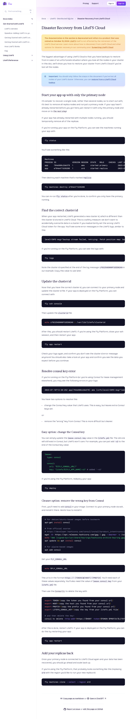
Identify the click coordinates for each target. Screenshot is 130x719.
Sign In (111, 4)
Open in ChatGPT (97, 698)
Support (95, 3)
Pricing (86, 3)
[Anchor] (40, 95)
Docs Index (8, 19)
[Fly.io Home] (5, 4)
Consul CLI (60, 591)
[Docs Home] (9, 4)
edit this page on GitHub (93, 709)
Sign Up (121, 4)
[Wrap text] (119, 139)
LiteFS (73, 41)
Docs (44, 19)
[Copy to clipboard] (122, 139)
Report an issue (73, 709)
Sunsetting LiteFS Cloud (102, 47)
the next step (59, 111)
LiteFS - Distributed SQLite (61, 19)
